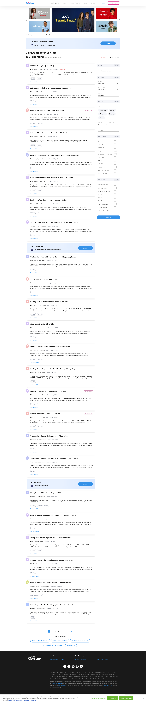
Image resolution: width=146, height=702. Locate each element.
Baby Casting (71, 645)
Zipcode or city (102, 87)
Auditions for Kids (38, 34)
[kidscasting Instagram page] (77, 666)
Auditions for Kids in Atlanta (53, 645)
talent (64, 3)
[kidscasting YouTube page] (73, 666)
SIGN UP (108, 43)
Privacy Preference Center (98, 698)
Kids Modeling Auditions (60, 640)
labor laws (100, 659)
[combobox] (107, 83)
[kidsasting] (30, 3)
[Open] (117, 83)
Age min (100, 122)
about (77, 659)
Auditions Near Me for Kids (40, 640)
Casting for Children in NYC (80, 640)
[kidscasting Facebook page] (64, 666)
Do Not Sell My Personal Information (26, 700)
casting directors (75, 3)
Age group (101, 106)
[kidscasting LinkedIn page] (81, 666)
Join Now (113, 3)
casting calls (55, 3)
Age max (112, 122)
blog (85, 3)
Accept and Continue (126, 698)
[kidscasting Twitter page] (68, 666)
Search (108, 217)
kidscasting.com (57, 683)
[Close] (143, 698)
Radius (100, 93)
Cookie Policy (12, 700)
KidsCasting (29, 34)
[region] (73, 698)
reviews (93, 3)
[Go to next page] (71, 631)
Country (100, 81)
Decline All (112, 698)
